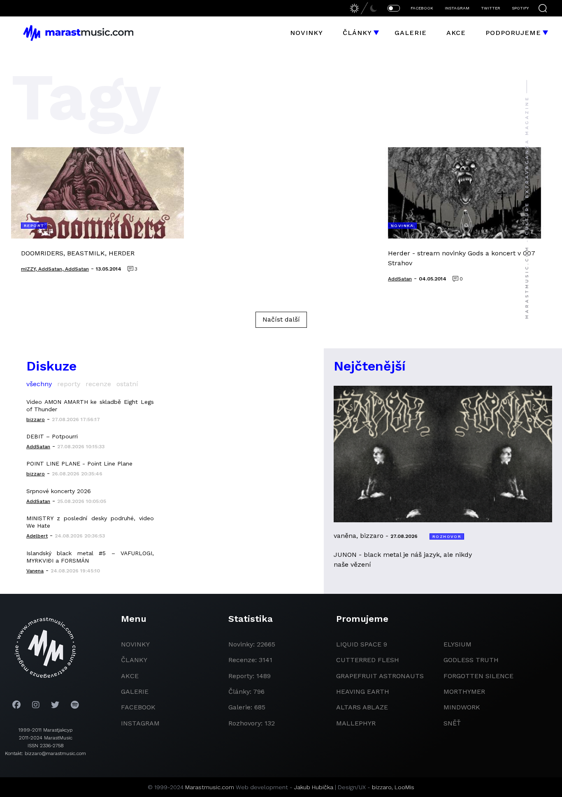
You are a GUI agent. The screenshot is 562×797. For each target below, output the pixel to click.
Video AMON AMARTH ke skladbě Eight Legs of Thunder (90, 405)
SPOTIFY (520, 8)
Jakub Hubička (313, 787)
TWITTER (490, 8)
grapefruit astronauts (380, 676)
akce (130, 676)
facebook (138, 707)
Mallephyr (356, 723)
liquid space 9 (361, 644)
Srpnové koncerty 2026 (58, 491)
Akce (456, 33)
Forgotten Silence (478, 676)
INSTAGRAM (457, 8)
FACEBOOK (422, 8)
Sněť (452, 723)
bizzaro (382, 787)
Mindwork (462, 707)
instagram (140, 723)
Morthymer (464, 691)
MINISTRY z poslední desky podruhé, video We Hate (90, 522)
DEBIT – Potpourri (52, 436)
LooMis (404, 787)
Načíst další (281, 319)
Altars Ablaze (362, 707)
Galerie (411, 33)
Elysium (457, 644)
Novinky (306, 33)
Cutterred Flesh (367, 660)
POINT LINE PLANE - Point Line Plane (79, 463)
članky (134, 660)
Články (357, 33)
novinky (135, 644)
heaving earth (362, 691)
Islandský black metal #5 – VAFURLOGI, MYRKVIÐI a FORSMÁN (90, 557)
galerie (135, 691)
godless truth (471, 660)
